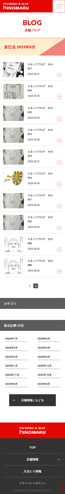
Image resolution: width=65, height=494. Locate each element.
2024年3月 (11, 357)
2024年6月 (44, 338)
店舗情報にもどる (32, 400)
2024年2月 (44, 357)
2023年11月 (12, 375)
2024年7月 (11, 338)
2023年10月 (45, 375)
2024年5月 (11, 347)
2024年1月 (11, 365)
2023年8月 (44, 384)
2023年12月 (45, 365)
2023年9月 (11, 384)
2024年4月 (44, 347)
